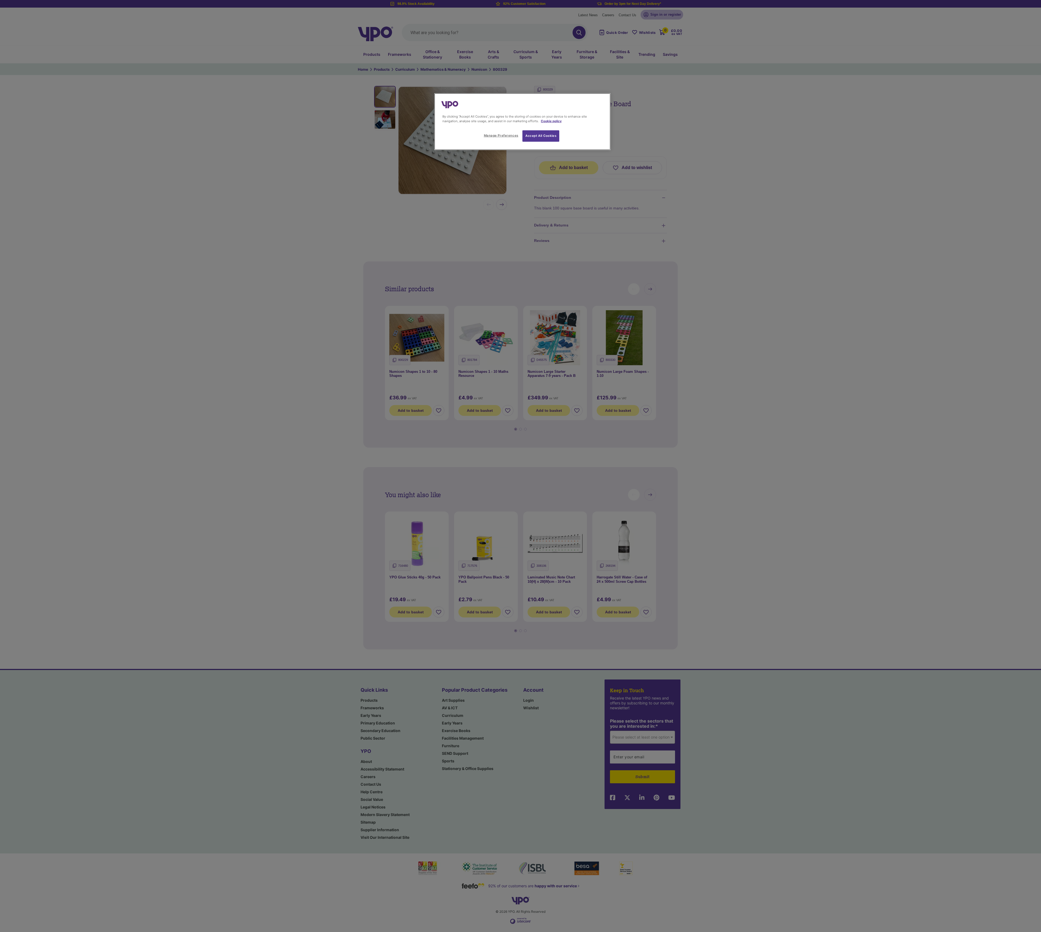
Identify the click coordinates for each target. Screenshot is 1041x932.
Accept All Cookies (540, 136)
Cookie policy (551, 121)
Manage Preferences (501, 135)
